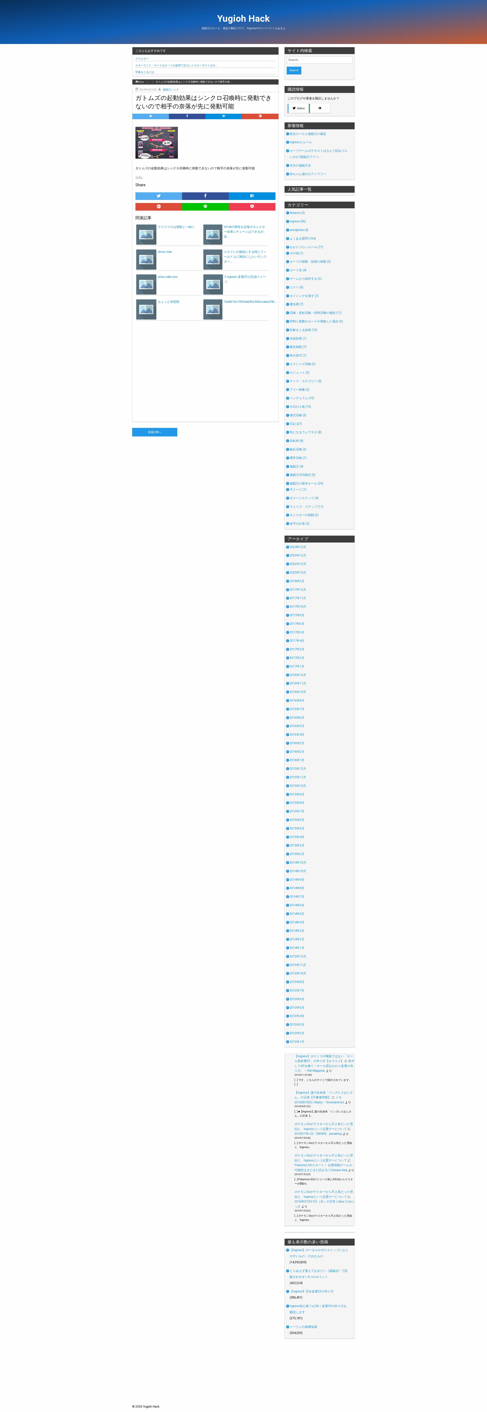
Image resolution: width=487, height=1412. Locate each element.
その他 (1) (296, 253)
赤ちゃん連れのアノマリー (308, 174)
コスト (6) (296, 287)
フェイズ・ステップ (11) (306, 506)
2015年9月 (297, 794)
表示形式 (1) (298, 355)
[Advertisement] (243, 1377)
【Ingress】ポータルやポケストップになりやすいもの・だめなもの (319, 1253)
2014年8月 (297, 888)
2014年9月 (297, 879)
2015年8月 (297, 803)
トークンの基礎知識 (303, 1327)
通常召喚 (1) (298, 458)
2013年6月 (297, 999)
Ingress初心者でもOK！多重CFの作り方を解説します (318, 1309)
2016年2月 (297, 752)
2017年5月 (297, 632)
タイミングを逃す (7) (304, 296)
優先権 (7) (296, 304)
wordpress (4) (299, 230)
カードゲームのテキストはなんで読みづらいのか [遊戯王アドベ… (319, 154)
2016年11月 (298, 683)
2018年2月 (297, 581)
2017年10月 (298, 606)
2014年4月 (297, 922)
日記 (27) (296, 424)
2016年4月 (297, 734)
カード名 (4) (298, 270)
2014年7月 (297, 896)
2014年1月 (297, 948)
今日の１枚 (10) (300, 406)
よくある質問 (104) (303, 238)
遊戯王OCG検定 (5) (302, 475)
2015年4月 (297, 837)
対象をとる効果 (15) (303, 330)
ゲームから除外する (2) (305, 278)
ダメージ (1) (298, 489)
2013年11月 (298, 965)
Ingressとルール (301, 142)
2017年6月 (297, 624)
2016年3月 (297, 743)
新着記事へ (154, 432)
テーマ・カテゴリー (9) (305, 381)
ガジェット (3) (299, 372)
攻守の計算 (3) (299, 523)
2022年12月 (298, 564)
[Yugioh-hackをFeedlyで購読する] (319, 108)
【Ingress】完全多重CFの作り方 (312, 1291)
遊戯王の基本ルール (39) (306, 483)
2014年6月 (297, 905)
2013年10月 (298, 973)
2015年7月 (297, 811)
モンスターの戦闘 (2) (304, 515)
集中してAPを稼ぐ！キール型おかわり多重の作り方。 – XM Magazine (324, 1065)
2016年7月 (297, 709)
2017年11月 (298, 598)
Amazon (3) (297, 213)
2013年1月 (297, 1042)
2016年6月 (297, 717)
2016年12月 (298, 675)
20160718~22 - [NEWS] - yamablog (318, 1134)
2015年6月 (297, 820)
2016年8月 (297, 700)
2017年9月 (297, 615)
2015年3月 (297, 845)
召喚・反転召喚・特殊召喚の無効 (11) (315, 313)
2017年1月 (297, 666)
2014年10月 (298, 871)
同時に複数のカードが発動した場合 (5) (316, 321)
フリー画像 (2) (299, 389)
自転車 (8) (296, 441)
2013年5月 (297, 1007)
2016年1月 (297, 760)
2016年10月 (298, 692)
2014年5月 (297, 914)
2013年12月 (298, 956)
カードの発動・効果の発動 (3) (310, 261)
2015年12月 (298, 768)
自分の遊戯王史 (300, 165)
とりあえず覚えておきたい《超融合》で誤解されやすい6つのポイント (319, 1274)
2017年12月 (298, 589)
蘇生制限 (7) (298, 347)
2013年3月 (297, 1024)
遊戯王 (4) (296, 466)
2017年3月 (297, 649)
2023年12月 (298, 555)
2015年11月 (298, 777)
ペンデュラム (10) (302, 398)
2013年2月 (297, 1033)
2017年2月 (297, 658)
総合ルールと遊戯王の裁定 (308, 134)
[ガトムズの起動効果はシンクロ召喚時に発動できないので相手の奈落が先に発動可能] (223, 116)
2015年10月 (298, 786)
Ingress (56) (298, 221)
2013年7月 (297, 990)
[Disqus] (205, 372)
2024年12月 (298, 547)
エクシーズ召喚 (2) (302, 364)
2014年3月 (297, 931)
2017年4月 (297, 640)
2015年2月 (297, 854)
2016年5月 (297, 726)
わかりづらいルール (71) (306, 247)
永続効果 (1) (298, 338)
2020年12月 (298, 572)
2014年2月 (297, 939)
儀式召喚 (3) (298, 415)
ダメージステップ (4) (304, 498)
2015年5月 (297, 828)
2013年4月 (297, 1016)
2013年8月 (297, 982)
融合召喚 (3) (298, 449)
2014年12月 (298, 862)
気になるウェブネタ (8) (305, 432)
